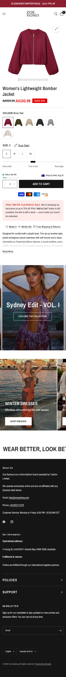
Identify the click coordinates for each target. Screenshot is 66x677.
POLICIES (10, 580)
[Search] (56, 14)
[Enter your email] (60, 630)
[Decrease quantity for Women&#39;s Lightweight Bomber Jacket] (5, 184)
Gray (50, 122)
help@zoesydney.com (19, 497)
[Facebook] (6, 522)
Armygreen (18, 122)
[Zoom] (56, 29)
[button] (32, 316)
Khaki (29, 122)
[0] (61, 14)
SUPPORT (10, 592)
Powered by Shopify (43, 664)
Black (40, 122)
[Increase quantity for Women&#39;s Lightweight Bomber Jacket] (14, 184)
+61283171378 (17, 505)
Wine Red (8, 122)
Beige (8, 133)
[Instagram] (14, 522)
